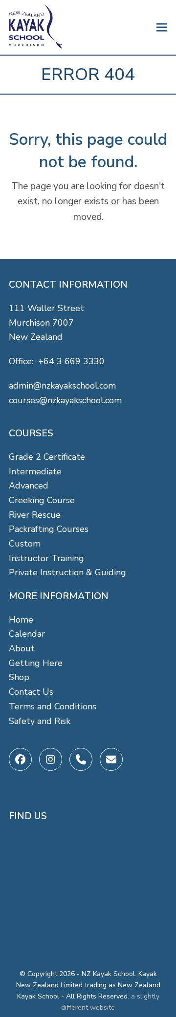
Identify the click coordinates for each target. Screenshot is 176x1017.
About (22, 648)
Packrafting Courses (48, 529)
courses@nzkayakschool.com (65, 400)
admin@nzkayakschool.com (62, 385)
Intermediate (35, 471)
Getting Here (36, 663)
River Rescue (35, 515)
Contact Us (31, 692)
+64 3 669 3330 (71, 361)
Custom (25, 543)
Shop (19, 677)
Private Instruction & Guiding (67, 572)
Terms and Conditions (52, 706)
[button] (161, 27)
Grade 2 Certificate (47, 457)
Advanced (28, 485)
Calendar (27, 634)
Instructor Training (46, 558)
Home (21, 620)
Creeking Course (42, 500)
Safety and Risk (39, 721)
